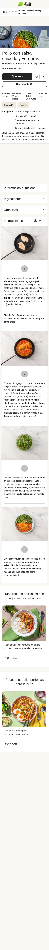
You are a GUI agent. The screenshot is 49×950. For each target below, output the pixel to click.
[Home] (3, 12)
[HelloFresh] (24, 4)
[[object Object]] (36, 76)
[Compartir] (44, 76)
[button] (24, 199)
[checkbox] (3, 69)
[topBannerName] (24, 20)
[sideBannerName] (24, 164)
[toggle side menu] (4, 4)
